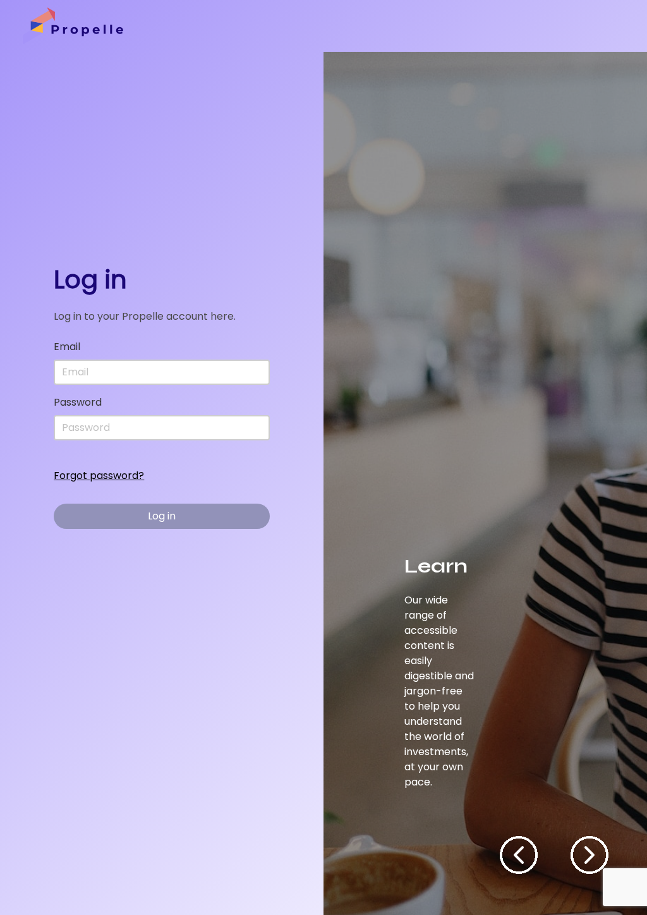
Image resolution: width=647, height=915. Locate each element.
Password (78, 402)
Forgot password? (99, 475)
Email (67, 346)
